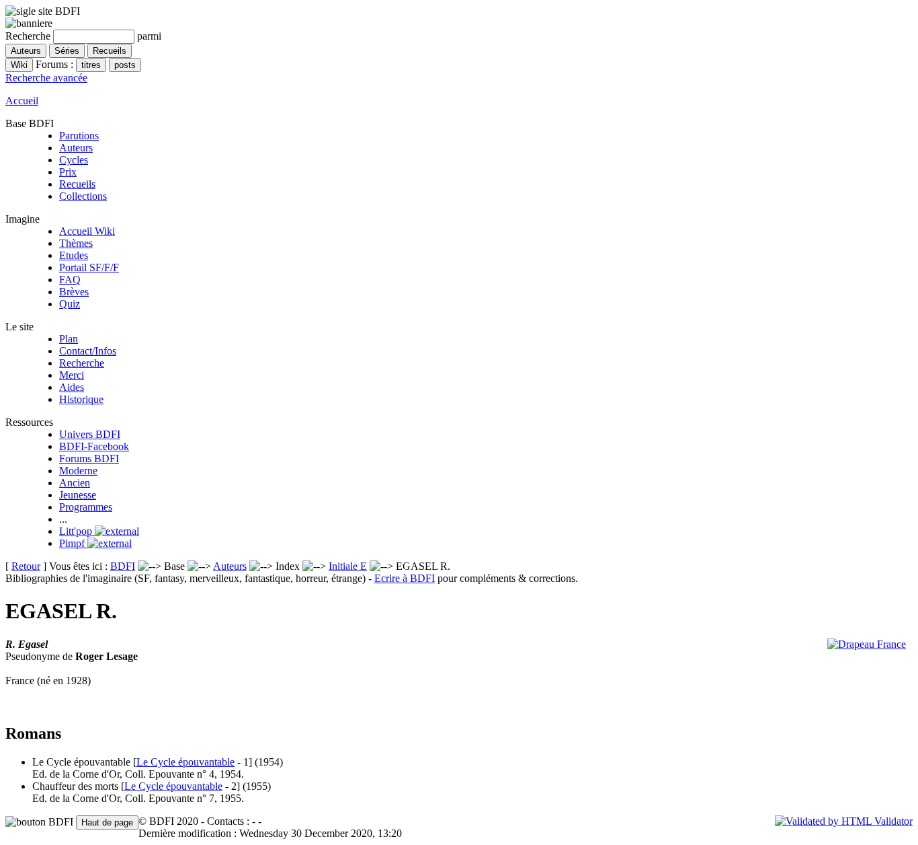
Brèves (74, 291)
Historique (81, 399)
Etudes (73, 255)
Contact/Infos (87, 351)
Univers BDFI (89, 434)
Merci (71, 375)
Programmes (85, 507)
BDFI (122, 566)
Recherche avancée (46, 77)
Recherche (81, 363)
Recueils (77, 184)
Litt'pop (77, 531)
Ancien (74, 482)
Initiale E (348, 566)
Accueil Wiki (87, 231)
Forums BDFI (89, 458)
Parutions (79, 135)
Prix (68, 172)
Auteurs (76, 147)
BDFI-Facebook (94, 446)
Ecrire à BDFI (404, 578)
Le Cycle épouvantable (185, 762)
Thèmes (76, 243)
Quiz (69, 303)
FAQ (70, 279)
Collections (83, 196)
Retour (25, 566)
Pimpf (73, 543)
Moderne (78, 470)
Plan (68, 338)
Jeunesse (77, 495)
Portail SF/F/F (89, 267)
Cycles (73, 160)
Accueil (21, 100)
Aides (71, 387)
